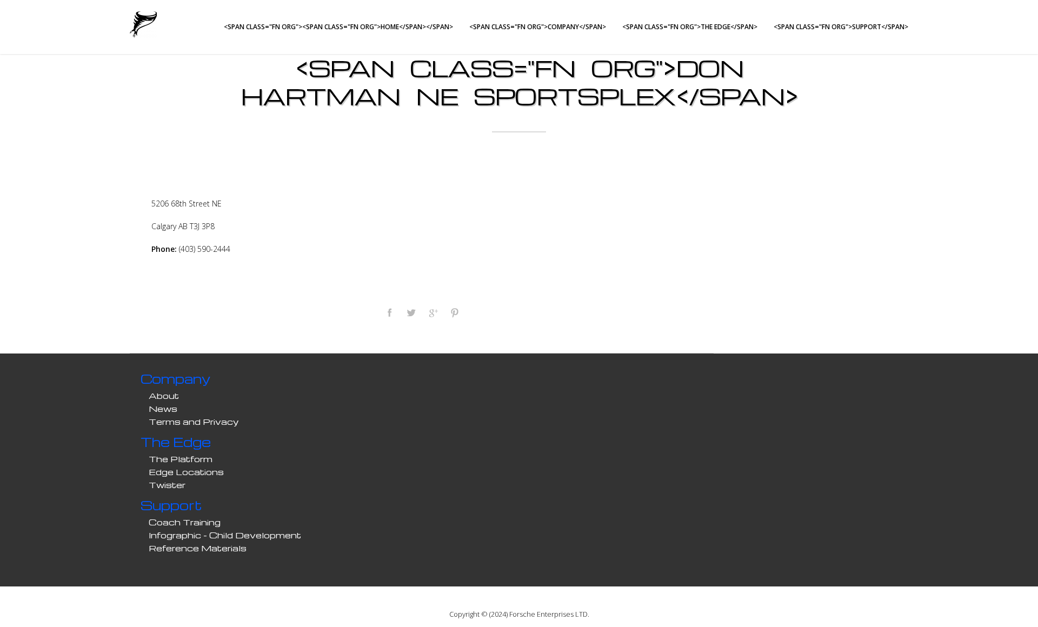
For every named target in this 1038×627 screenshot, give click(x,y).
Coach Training (185, 522)
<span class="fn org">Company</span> (537, 26)
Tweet (411, 312)
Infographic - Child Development (225, 535)
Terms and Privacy (194, 421)
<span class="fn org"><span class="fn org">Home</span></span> (338, 26)
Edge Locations (186, 471)
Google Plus (432, 312)
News (163, 408)
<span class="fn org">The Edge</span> (689, 26)
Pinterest (454, 312)
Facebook (389, 312)
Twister (167, 484)
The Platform (180, 458)
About (164, 395)
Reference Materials (198, 548)
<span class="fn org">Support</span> (841, 26)
